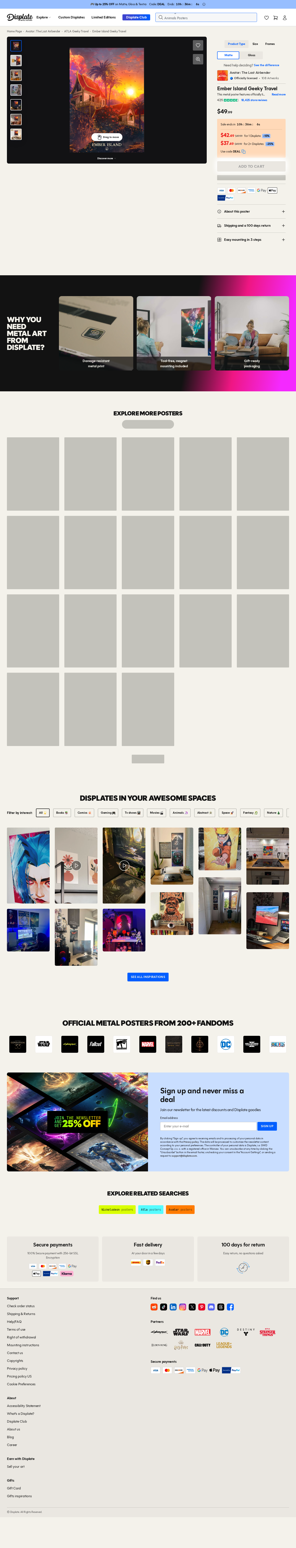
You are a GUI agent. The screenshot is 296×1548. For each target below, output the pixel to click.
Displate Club (136, 17)
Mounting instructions (23, 1345)
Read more (279, 94)
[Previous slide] (22, 1044)
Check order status (20, 1306)
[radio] (236, 44)
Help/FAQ (14, 1322)
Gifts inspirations (19, 1496)
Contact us (15, 1353)
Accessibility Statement (24, 1406)
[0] (266, 17)
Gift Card (14, 1488)
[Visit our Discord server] (211, 1307)
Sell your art (15, 1466)
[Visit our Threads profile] (220, 1307)
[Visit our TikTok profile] (163, 1307)
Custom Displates (71, 17)
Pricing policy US (19, 1376)
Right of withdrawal (21, 1337)
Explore (42, 17)
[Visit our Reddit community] (154, 1307)
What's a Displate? (20, 1414)
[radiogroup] (251, 44)
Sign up (267, 1126)
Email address (169, 1118)
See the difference (266, 65)
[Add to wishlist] (198, 45)
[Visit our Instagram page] (182, 1307)
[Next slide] (273, 1044)
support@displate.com (184, 1155)
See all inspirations (148, 977)
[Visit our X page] (192, 1307)
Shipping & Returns (21, 1314)
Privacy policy (191, 1141)
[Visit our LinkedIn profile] (173, 1307)
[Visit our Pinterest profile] (201, 1307)
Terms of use (16, 1329)
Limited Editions (103, 17)
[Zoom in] (198, 59)
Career (12, 1445)
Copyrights (15, 1361)
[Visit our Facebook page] (230, 1307)
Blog (10, 1437)
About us (13, 1429)
